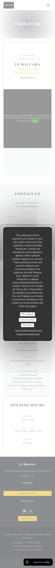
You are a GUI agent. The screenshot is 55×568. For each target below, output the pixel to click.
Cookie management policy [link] (28, 334)
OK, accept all (27, 314)
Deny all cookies (27, 319)
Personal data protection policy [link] (28, 330)
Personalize (27, 325)
